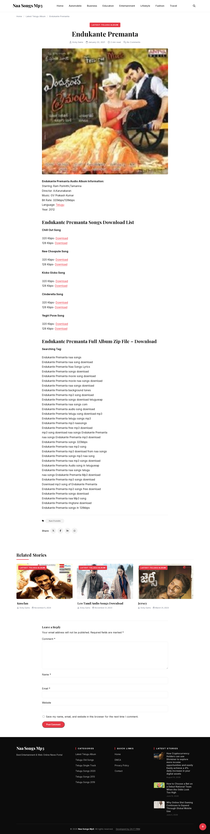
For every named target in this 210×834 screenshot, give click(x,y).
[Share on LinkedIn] (67, 531)
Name (46, 674)
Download (62, 238)
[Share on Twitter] (53, 531)
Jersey (142, 603)
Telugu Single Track (85, 765)
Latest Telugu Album (36, 16)
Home (60, 5)
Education (108, 5)
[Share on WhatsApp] (74, 531)
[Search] (194, 6)
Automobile (75, 5)
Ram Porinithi (55, 521)
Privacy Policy (122, 765)
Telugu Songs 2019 (85, 782)
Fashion (160, 5)
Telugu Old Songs (84, 760)
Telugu (60, 204)
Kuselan (22, 603)
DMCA (118, 760)
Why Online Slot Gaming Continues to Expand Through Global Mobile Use (179, 806)
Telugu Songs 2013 (85, 776)
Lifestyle (145, 5)
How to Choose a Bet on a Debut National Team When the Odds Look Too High (179, 788)
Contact (119, 771)
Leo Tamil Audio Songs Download (100, 603)
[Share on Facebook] (60, 531)
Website (46, 702)
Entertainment (127, 5)
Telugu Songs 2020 (85, 771)
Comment (48, 638)
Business (92, 5)
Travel (173, 5)
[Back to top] (202, 826)
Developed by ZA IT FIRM (128, 829)
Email (46, 688)
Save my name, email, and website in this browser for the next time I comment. (92, 716)
